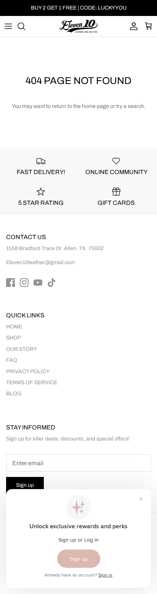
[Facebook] (10, 282)
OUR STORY (21, 349)
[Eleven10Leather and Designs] (78, 26)
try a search (130, 106)
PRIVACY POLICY (28, 371)
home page (95, 106)
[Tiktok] (51, 282)
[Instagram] (24, 282)
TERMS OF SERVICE (31, 382)
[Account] (131, 26)
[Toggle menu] (8, 26)
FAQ (11, 360)
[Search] (25, 26)
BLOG (13, 393)
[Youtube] (38, 282)
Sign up (25, 485)
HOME (14, 326)
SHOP (13, 338)
